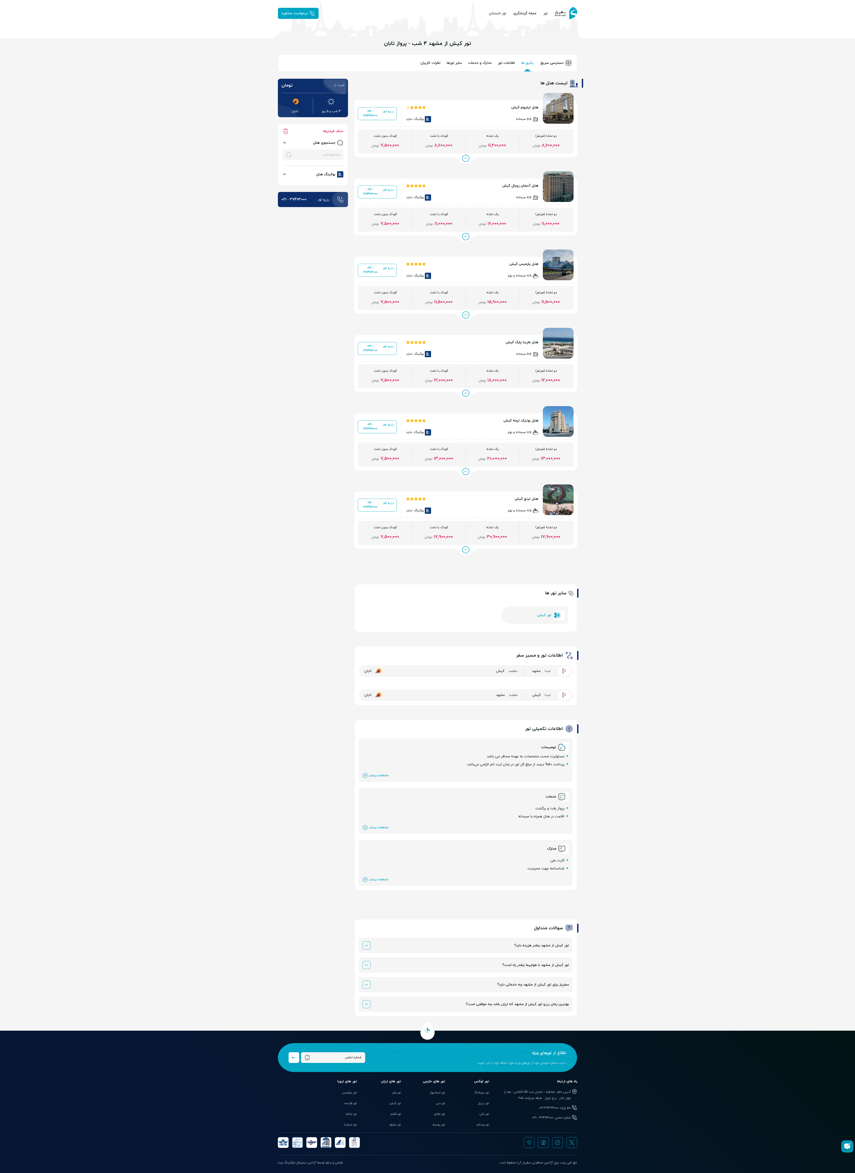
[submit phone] (294, 1057)
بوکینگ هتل (325, 174)
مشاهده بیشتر (379, 775)
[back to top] (427, 1030)
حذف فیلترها (333, 131)
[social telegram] (529, 1142)
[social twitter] (571, 1142)
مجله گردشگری (524, 13)
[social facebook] (543, 1142)
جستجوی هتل (324, 142)
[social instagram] (557, 1142)
